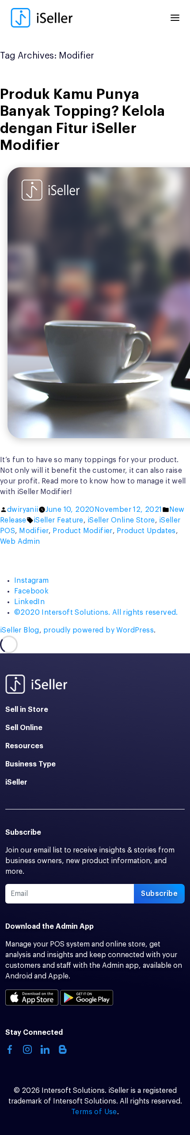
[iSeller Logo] (41, 17)
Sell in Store (26, 709)
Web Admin (20, 541)
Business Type (30, 764)
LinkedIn (29, 601)
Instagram (31, 580)
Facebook (31, 591)
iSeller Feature (59, 520)
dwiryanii (22, 509)
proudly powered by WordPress (98, 630)
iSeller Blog (19, 630)
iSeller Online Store (121, 520)
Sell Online (23, 727)
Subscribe (159, 893)
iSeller (16, 782)
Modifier (34, 530)
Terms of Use (94, 1111)
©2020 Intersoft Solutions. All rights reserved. (96, 612)
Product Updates (146, 530)
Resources (24, 746)
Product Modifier (82, 530)
